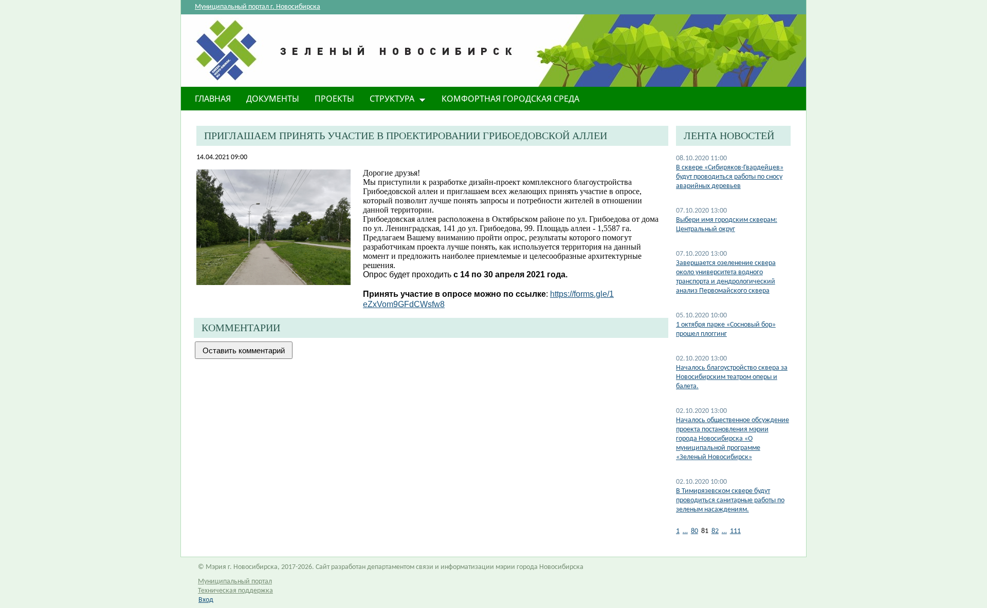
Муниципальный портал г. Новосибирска (257, 7)
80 (694, 531)
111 (735, 531)
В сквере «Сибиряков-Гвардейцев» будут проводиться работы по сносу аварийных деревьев (729, 177)
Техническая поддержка (235, 591)
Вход (205, 600)
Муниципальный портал (235, 581)
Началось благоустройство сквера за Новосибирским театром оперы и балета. (732, 377)
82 (715, 531)
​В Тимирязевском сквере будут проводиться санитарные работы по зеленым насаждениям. (730, 500)
